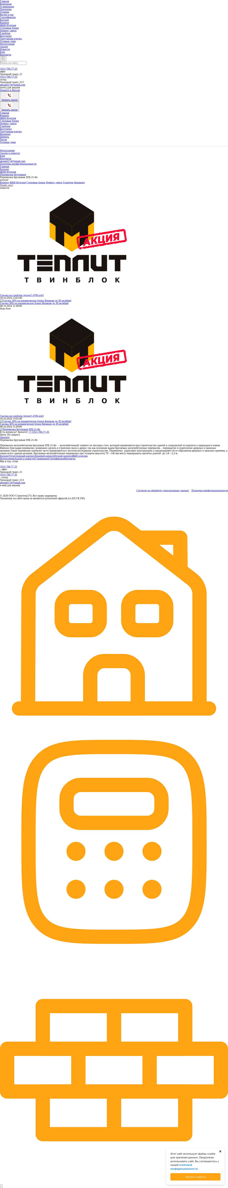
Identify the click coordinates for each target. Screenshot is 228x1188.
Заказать (5, 437)
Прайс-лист (6, 185)
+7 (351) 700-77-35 (38, 432)
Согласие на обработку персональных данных (162, 490)
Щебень (4, 136)
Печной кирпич (63, 456)
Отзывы (4, 12)
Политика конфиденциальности (18, 163)
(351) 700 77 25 (8, 466)
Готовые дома (8, 41)
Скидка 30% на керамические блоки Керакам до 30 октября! (34, 303)
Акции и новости (10, 153)
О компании (7, 6)
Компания (6, 4)
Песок (3, 139)
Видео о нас (7, 14)
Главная (4, 112)
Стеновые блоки (9, 28)
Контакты (5, 54)
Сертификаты (8, 17)
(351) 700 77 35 (8, 474)
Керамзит (5, 134)
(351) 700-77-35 (8, 76)
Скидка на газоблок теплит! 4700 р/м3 (22, 295)
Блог (2, 52)
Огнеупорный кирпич (22, 456)
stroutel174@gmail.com (12, 84)
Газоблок (5, 33)
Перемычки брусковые (13, 174)
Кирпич (4, 22)
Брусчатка (6, 36)
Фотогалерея (7, 44)
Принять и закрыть (195, 1176)
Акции (4, 46)
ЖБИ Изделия (8, 25)
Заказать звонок (9, 100)
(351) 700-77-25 (8, 68)
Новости (5, 49)
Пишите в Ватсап (10, 90)
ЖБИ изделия (79, 456)
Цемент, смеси (8, 30)
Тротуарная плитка (11, 38)
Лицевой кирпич (44, 456)
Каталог (4, 20)
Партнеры (6, 9)
